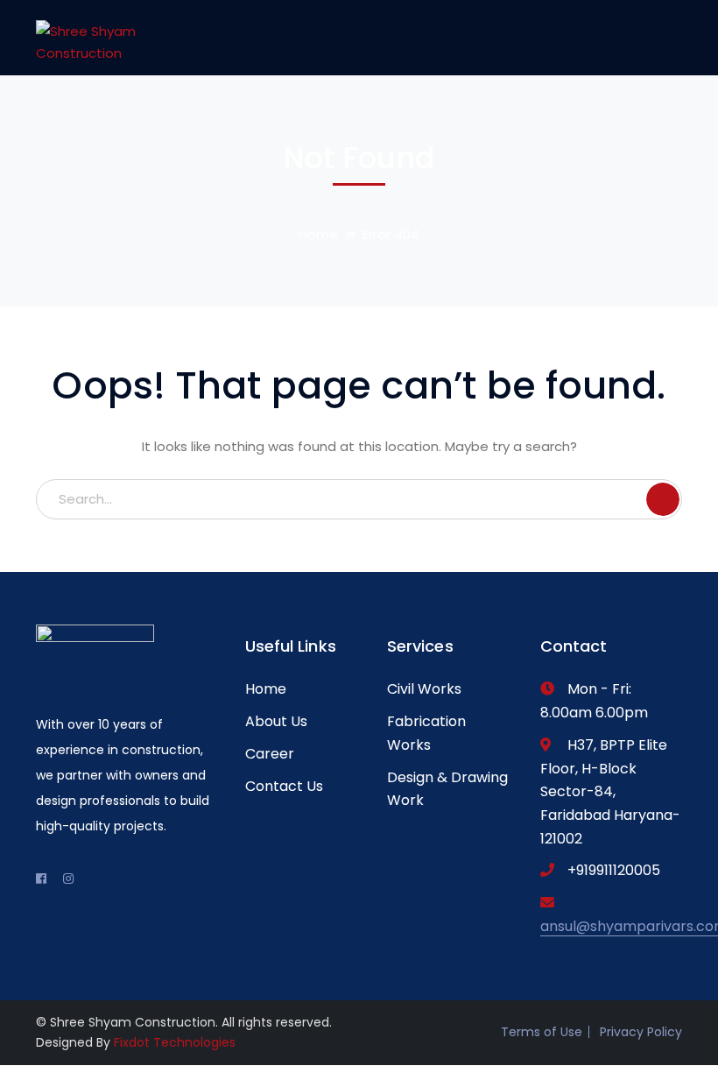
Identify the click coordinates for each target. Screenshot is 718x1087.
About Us (276, 721)
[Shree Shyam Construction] (95, 37)
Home (318, 234)
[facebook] (41, 878)
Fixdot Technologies (175, 1042)
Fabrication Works (426, 733)
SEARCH (662, 499)
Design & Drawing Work (447, 789)
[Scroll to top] (9, 1076)
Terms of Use (541, 1032)
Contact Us (284, 786)
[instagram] (68, 878)
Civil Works (424, 689)
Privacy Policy (641, 1032)
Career (269, 754)
